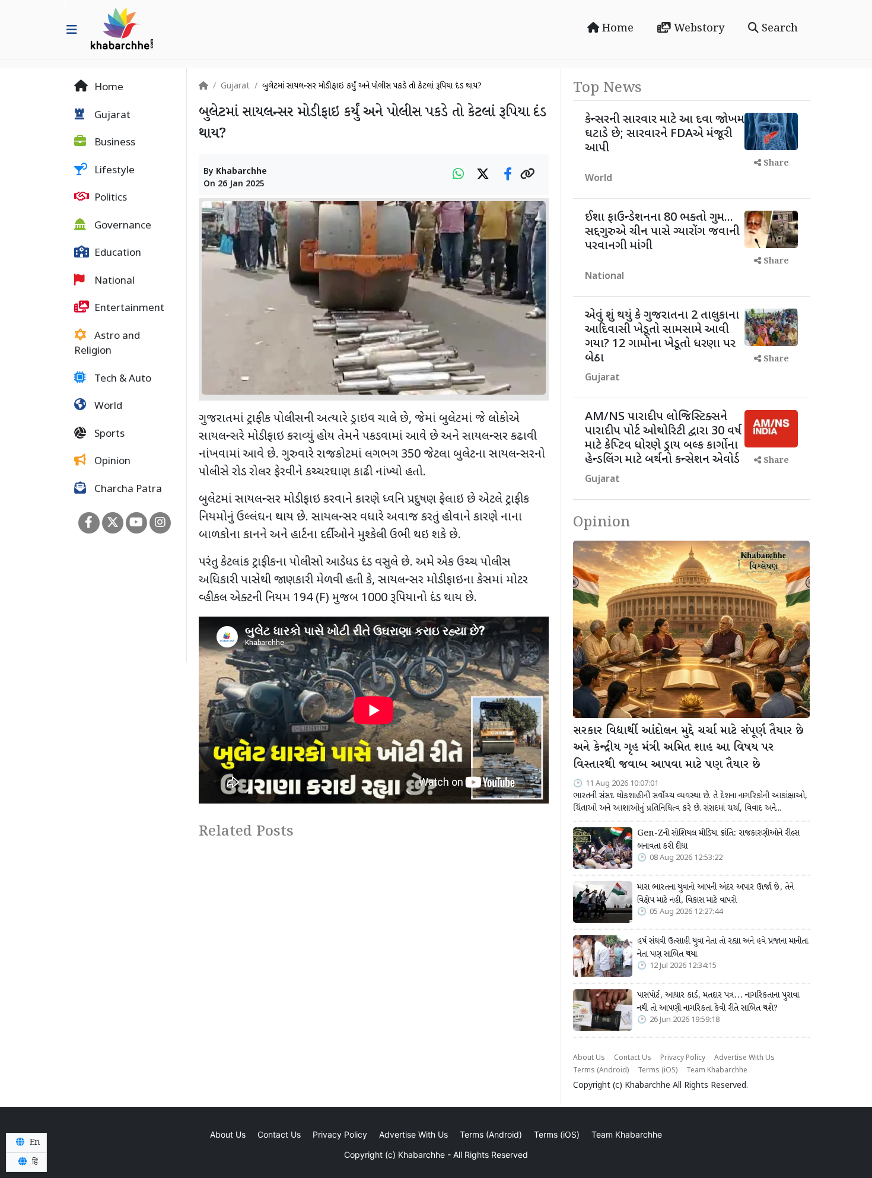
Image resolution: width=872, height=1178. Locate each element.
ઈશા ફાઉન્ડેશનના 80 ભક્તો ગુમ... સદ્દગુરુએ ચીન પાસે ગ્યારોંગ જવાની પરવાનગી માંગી (662, 232)
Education (116, 253)
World (107, 406)
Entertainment (128, 308)
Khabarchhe (241, 171)
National (113, 281)
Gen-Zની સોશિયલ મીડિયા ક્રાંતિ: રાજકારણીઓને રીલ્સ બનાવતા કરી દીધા (718, 839)
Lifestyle (113, 170)
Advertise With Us (744, 1058)
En (33, 1142)
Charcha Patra (127, 489)
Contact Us (632, 1058)
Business (113, 143)
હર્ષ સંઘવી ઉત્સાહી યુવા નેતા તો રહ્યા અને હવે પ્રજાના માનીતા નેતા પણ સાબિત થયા (722, 947)
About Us (589, 1058)
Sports (108, 434)
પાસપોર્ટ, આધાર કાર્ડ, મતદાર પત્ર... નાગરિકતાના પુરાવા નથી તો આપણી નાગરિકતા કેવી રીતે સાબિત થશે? (718, 1001)
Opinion (111, 461)
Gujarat (111, 115)
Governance (121, 226)
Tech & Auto (121, 379)
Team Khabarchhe (716, 1070)
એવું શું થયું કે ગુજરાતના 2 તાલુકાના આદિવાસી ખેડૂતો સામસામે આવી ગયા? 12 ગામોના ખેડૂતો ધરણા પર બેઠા (662, 337)
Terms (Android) (601, 1070)
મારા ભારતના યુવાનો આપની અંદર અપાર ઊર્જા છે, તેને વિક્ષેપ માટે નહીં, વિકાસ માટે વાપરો (715, 893)
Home (616, 28)
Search (778, 28)
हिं (34, 1162)
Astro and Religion (107, 344)
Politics (109, 198)
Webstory (697, 28)
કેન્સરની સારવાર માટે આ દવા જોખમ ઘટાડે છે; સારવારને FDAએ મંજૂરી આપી (664, 134)
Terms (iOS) (657, 1070)
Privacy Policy (682, 1058)
